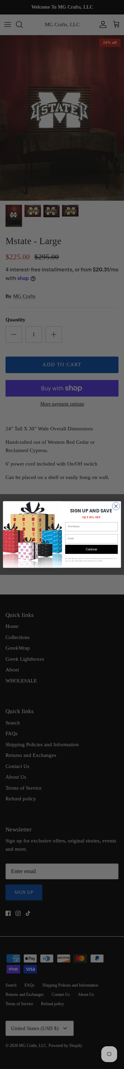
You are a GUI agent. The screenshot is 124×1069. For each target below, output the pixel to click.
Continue (91, 549)
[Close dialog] (116, 506)
